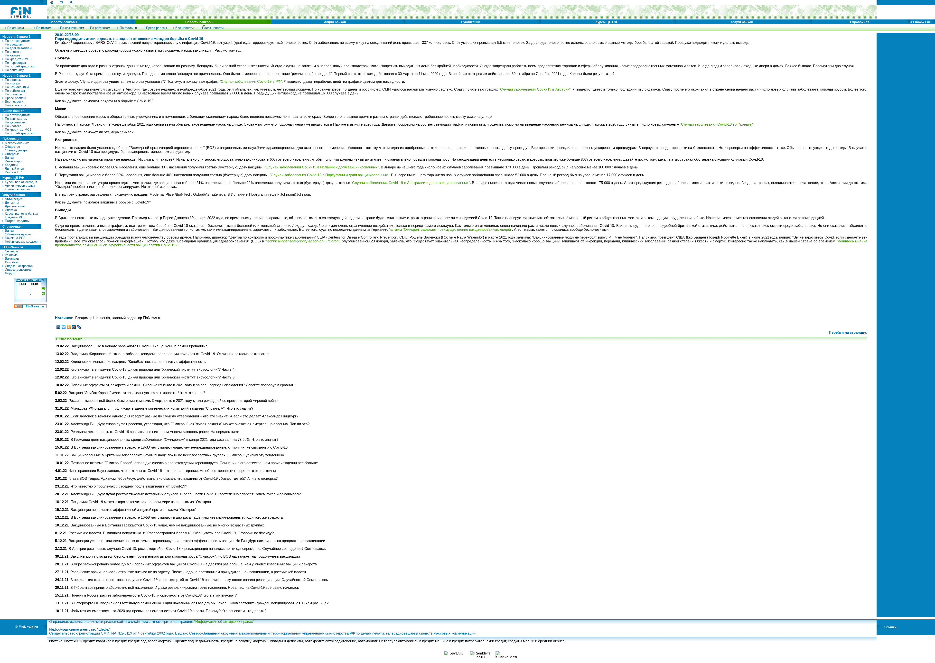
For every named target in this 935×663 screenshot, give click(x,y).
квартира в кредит (111, 641)
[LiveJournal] (79, 327)
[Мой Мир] (73, 327)
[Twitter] (63, 327)
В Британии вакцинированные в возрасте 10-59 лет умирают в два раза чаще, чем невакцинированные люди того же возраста (177, 517)
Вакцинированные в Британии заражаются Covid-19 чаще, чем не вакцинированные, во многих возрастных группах (167, 525)
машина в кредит (449, 641)
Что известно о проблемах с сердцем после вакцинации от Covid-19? (129, 486)
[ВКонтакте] (58, 327)
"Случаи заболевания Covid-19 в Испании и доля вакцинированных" (321, 167)
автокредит (314, 641)
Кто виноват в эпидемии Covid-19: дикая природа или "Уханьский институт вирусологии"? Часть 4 (152, 369)
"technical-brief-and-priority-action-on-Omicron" (302, 241)
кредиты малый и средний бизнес (536, 641)
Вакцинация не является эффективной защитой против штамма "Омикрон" (133, 510)
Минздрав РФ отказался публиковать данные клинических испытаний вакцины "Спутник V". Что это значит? (162, 408)
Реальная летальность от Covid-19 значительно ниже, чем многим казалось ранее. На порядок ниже (155, 432)
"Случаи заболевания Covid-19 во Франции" (716, 124)
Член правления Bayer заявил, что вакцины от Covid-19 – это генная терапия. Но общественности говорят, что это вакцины (172, 471)
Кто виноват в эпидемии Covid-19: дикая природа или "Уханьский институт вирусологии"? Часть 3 (152, 377)
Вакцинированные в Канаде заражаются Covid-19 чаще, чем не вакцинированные (139, 346)
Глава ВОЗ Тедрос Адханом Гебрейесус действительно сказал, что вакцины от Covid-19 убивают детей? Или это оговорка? (173, 478)
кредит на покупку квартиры (244, 641)
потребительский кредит (485, 641)
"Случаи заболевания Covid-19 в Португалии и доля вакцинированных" (329, 175)
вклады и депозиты (286, 641)
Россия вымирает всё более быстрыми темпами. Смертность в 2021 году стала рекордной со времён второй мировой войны (173, 401)
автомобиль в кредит (415, 641)
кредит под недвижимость (197, 641)
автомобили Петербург (377, 641)
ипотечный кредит (79, 641)
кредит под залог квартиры (150, 641)
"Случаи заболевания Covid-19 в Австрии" (534, 89)
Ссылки (890, 627)
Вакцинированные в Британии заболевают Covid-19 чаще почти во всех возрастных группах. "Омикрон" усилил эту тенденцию (177, 455)
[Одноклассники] (68, 327)
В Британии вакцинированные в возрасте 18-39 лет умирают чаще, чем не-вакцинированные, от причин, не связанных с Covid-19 (179, 447)
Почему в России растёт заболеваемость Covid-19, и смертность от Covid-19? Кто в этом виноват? (153, 595)
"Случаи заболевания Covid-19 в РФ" (251, 81)
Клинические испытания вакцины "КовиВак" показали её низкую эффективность (138, 362)
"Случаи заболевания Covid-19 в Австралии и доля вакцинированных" (410, 183)
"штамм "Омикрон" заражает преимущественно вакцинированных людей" (450, 229)
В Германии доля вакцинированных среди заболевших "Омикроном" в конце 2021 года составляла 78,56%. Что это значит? (174, 440)
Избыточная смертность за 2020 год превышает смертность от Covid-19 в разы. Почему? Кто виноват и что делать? (168, 611)
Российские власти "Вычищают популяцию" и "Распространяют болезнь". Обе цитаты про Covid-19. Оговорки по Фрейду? (171, 533)
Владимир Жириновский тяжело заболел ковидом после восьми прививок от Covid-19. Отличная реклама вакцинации (170, 354)
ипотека (55, 641)
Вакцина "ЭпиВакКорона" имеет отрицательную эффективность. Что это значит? (137, 393)
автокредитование (340, 641)
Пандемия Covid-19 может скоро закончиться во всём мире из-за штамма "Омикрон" (141, 502)
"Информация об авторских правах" (224, 622)
